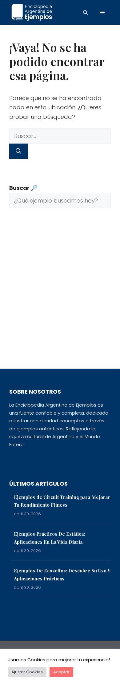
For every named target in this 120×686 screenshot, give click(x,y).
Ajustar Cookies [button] (27, 672)
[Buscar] (18, 151)
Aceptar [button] (61, 672)
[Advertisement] (60, 293)
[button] (85, 12)
